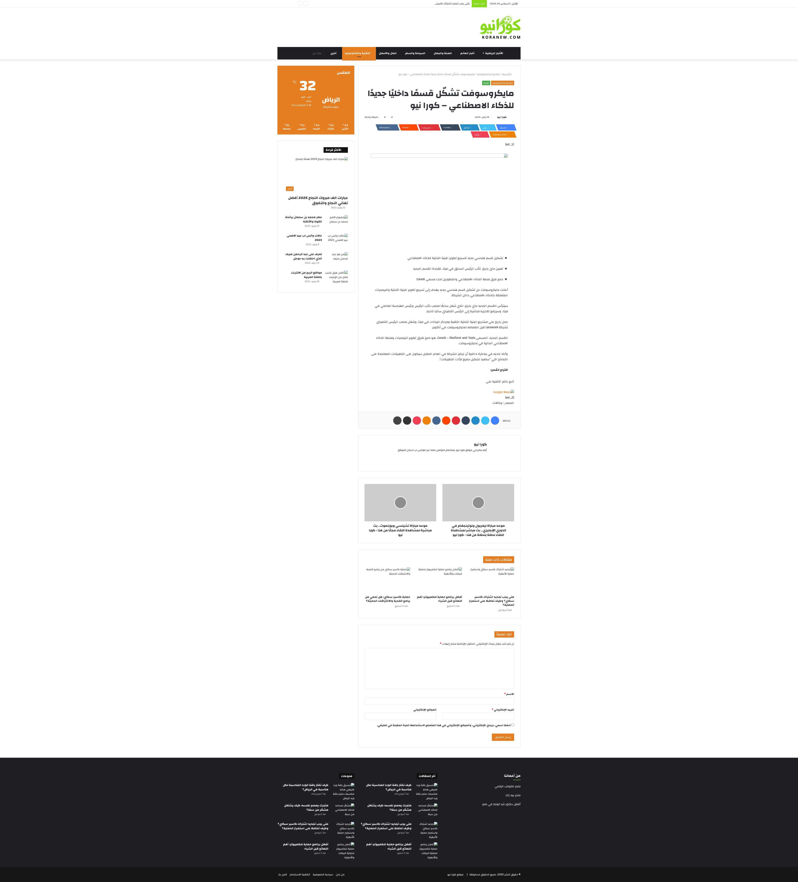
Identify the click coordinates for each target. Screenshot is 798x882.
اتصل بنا (282, 874)
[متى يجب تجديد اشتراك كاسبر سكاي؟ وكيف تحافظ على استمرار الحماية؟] (491, 580)
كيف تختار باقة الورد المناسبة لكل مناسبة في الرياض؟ (388, 787)
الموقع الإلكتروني (424, 709)
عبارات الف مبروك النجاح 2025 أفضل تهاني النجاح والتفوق (318, 200)
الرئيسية (507, 74)
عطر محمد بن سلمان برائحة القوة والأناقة (303, 219)
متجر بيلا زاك (513, 795)
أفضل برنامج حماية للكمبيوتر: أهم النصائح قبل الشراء (439, 599)
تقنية (486, 83)
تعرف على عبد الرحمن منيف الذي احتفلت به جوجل (303, 256)
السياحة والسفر (415, 53)
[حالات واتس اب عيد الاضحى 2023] (336, 241)
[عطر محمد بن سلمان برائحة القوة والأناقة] (336, 223)
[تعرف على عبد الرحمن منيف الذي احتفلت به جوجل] (336, 260)
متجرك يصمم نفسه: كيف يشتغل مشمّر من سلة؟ (389, 808)
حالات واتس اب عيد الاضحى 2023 (304, 238)
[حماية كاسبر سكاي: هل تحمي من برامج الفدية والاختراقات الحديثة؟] (387, 580)
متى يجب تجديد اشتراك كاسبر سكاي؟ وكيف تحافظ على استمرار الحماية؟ (428, 3)
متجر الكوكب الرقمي (508, 786)
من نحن (340, 874)
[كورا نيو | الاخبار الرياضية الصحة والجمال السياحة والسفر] (500, 27)
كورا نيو (502, 117)
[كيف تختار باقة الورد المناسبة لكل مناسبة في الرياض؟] (426, 792)
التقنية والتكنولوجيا (358, 53)
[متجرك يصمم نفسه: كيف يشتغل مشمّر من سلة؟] (426, 811)
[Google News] (503, 392)
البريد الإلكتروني (503, 709)
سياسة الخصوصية (323, 874)
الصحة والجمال (443, 53)
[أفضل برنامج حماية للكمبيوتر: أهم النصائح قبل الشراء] (439, 580)
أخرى (333, 53)
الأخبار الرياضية (494, 53)
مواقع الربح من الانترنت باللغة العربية (306, 275)
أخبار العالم (467, 53)
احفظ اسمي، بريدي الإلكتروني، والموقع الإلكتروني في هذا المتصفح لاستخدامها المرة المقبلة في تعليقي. (444, 725)
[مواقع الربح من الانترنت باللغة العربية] (336, 278)
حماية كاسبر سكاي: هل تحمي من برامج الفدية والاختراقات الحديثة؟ (387, 599)
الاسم (509, 694)
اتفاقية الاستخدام (300, 874)
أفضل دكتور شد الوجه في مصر (501, 804)
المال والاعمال (388, 53)
